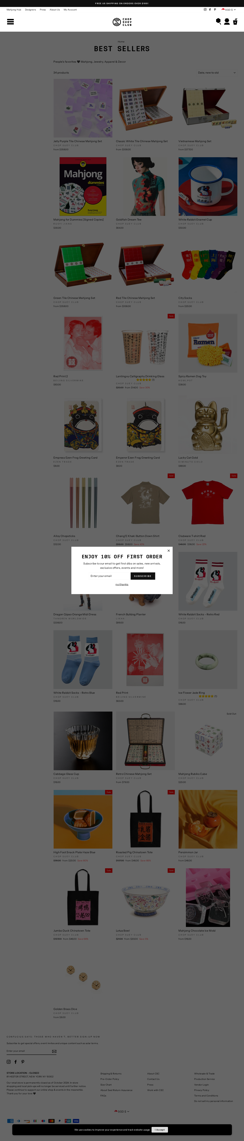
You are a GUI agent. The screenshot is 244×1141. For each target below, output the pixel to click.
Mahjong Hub (14, 9)
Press (43, 9)
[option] (122, 3)
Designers (30, 9)
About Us (55, 9)
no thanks (122, 584)
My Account (70, 9)
